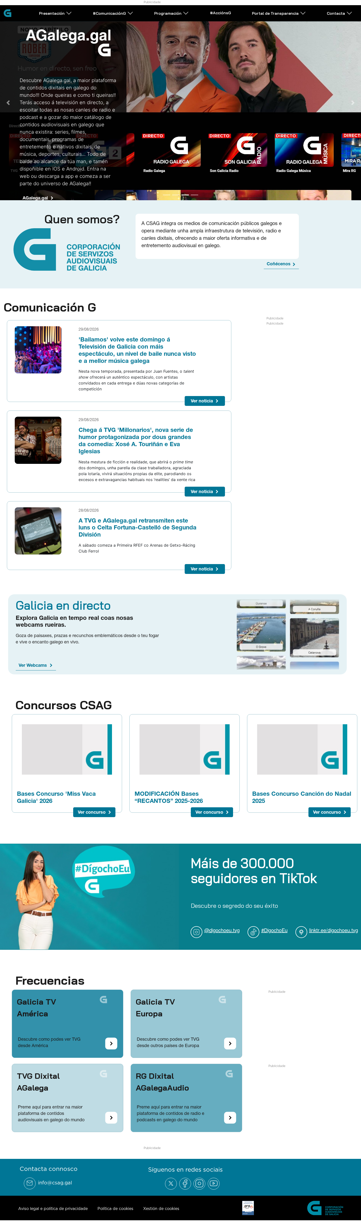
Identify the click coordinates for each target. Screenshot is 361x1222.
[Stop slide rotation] (158, 195)
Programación (167, 13)
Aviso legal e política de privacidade (53, 1208)
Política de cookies (115, 1208)
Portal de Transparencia (275, 13)
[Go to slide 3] (185, 195)
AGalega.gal (35, 198)
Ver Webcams (33, 665)
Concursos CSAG (63, 704)
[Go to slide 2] (176, 195)
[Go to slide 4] (194, 195)
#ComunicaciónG (109, 13)
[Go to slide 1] (166, 195)
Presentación (52, 13)
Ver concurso (92, 812)
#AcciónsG (220, 12)
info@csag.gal (55, 1182)
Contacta (336, 13)
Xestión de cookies (161, 1208)
